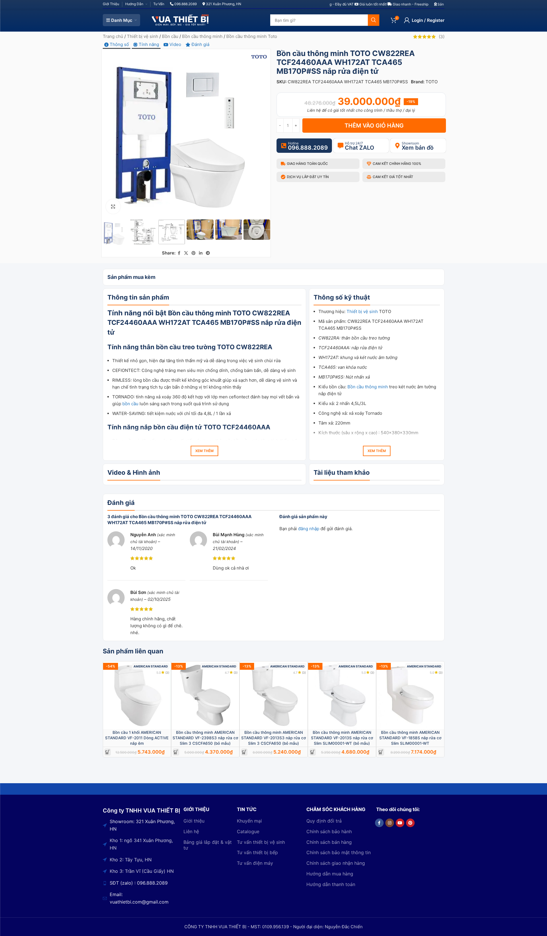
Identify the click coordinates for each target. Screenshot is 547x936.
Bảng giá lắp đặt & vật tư (207, 845)
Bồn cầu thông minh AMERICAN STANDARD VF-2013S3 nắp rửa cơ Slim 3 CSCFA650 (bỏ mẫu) (273, 738)
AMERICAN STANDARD (151, 666)
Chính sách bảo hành (329, 831)
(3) (167, 672)
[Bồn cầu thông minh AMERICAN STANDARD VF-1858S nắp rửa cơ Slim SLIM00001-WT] (410, 695)
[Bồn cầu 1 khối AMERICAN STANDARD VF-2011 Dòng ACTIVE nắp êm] (137, 695)
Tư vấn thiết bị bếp (257, 852)
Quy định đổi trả (324, 821)
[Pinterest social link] (193, 253)
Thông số (119, 44)
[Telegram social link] (208, 253)
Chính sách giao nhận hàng (335, 863)
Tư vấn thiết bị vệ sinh (261, 842)
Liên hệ (191, 831)
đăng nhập (308, 528)
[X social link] (186, 253)
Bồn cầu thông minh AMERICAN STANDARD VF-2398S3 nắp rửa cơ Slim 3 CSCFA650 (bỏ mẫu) (205, 738)
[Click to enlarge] (113, 206)
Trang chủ (113, 36)
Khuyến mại (249, 821)
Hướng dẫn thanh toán (330, 884)
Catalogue (248, 831)
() (441, 36)
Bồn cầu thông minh (202, 36)
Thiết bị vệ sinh (142, 36)
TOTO (432, 81)
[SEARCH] (373, 20)
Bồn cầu (170, 36)
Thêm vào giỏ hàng (374, 125)
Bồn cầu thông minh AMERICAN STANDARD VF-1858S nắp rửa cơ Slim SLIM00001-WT (410, 738)
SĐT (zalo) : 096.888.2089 (139, 883)
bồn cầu (130, 403)
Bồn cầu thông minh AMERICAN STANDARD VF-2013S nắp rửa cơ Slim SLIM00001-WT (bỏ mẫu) (342, 738)
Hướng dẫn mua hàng (329, 874)
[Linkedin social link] (200, 253)
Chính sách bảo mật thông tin (338, 852)
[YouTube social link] (400, 823)
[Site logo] (180, 19)
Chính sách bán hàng (329, 842)
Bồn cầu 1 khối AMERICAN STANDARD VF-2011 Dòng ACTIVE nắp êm (137, 738)
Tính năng (148, 44)
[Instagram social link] (389, 823)
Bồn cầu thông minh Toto (251, 36)
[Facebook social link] (178, 253)
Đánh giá (199, 44)
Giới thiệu (193, 821)
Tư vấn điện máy (255, 863)
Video (174, 44)
